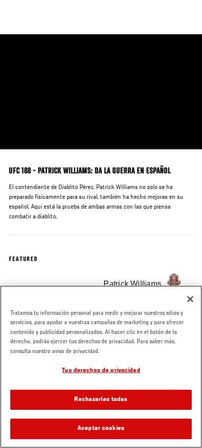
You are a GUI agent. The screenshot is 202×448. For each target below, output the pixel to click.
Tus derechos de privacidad (101, 371)
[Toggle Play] (20, 155)
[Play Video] (101, 92)
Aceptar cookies (101, 428)
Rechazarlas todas (100, 400)
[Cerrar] (190, 299)
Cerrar (184, 53)
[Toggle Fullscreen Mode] (182, 155)
